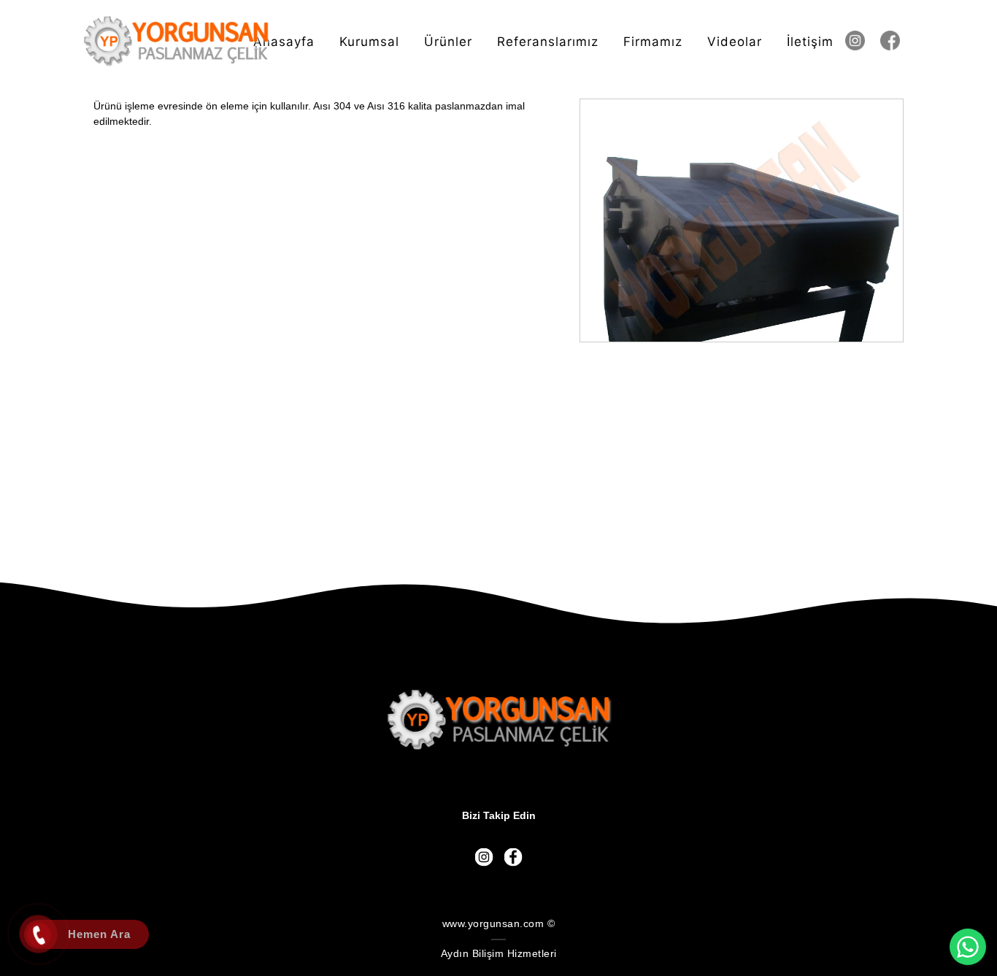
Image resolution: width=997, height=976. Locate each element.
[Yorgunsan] (176, 41)
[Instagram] (862, 40)
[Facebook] (897, 40)
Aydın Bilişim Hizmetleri (499, 953)
